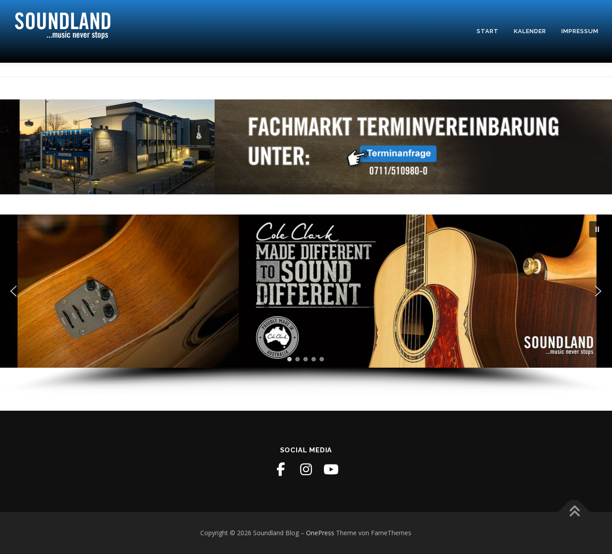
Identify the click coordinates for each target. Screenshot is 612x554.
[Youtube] (331, 469)
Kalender (530, 31)
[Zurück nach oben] (574, 512)
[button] (597, 229)
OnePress (320, 532)
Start (488, 31)
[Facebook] (281, 469)
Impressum (580, 31)
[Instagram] (306, 469)
